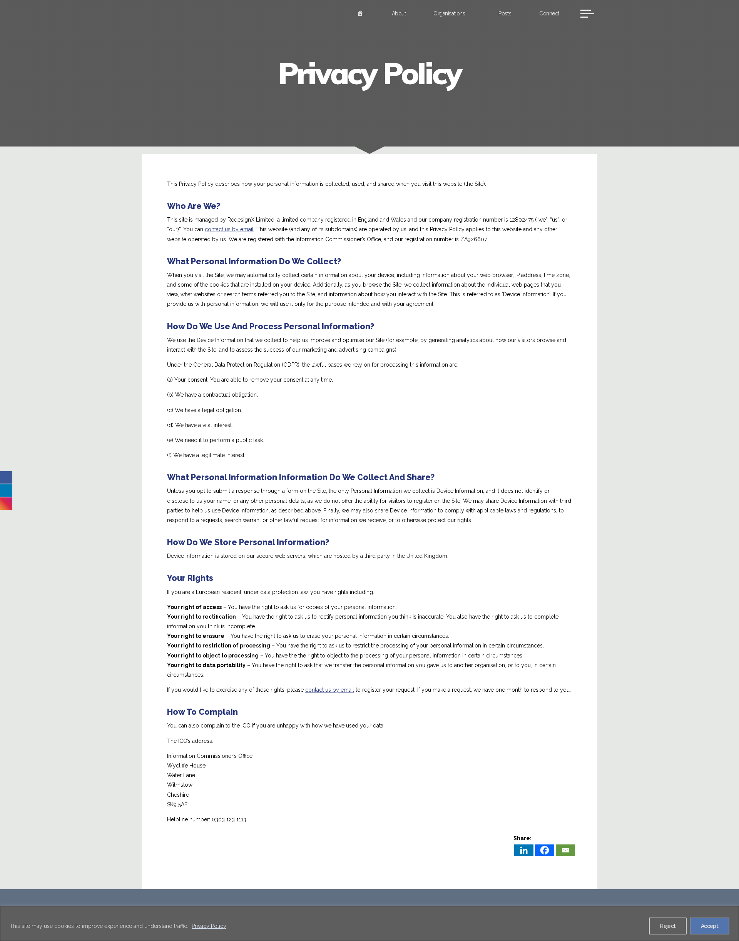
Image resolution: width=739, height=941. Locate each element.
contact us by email (229, 229)
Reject (667, 926)
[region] (369, 923)
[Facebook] (544, 850)
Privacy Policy (209, 926)
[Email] (565, 850)
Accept (709, 926)
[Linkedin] (523, 850)
